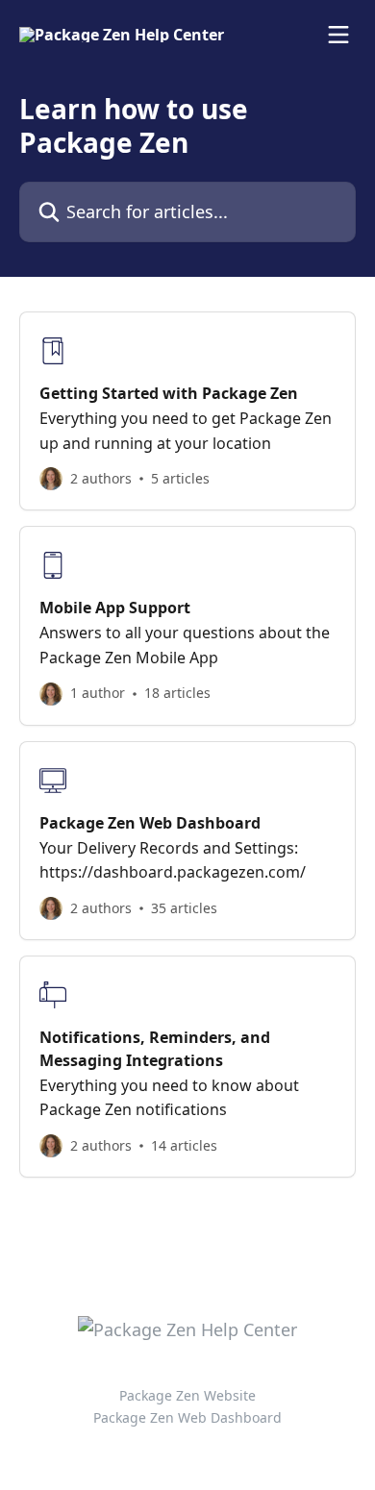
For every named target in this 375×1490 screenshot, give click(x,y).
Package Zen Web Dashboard (187, 1417)
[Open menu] (338, 34)
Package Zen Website (187, 1395)
